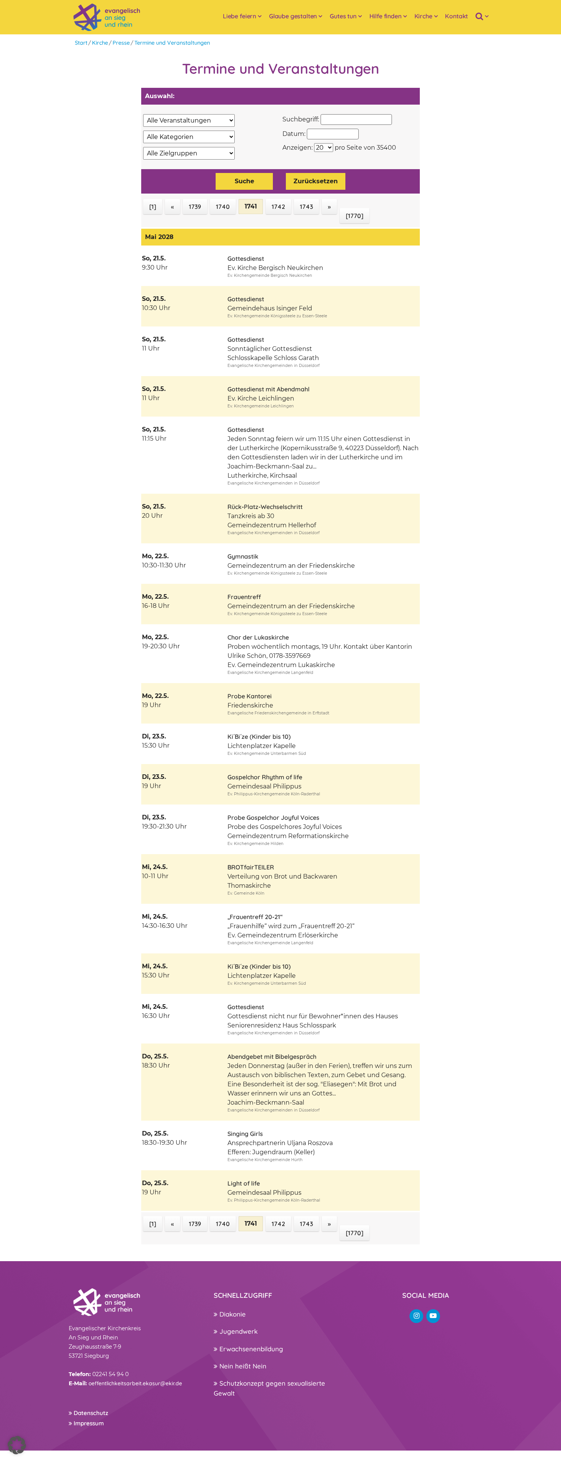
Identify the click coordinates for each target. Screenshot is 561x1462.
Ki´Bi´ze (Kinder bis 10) (259, 736)
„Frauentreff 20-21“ (255, 917)
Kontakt (456, 16)
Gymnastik (242, 556)
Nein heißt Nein (242, 1366)
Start (81, 42)
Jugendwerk (238, 1331)
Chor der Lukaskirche (258, 637)
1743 (306, 206)
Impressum (88, 1423)
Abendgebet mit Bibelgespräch (271, 1056)
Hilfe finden (385, 16)
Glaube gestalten (293, 16)
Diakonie (232, 1314)
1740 (223, 206)
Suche (244, 181)
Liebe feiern (239, 16)
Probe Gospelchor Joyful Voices (273, 817)
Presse (121, 42)
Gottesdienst (245, 258)
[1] (152, 206)
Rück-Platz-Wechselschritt (265, 506)
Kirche (423, 16)
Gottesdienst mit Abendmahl (268, 389)
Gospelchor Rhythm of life (264, 777)
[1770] (354, 216)
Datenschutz (90, 1413)
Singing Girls (245, 1133)
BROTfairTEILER (250, 867)
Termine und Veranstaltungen (172, 42)
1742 (278, 206)
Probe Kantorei (249, 696)
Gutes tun (343, 16)
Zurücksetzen (315, 181)
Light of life (243, 1183)
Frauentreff (244, 597)
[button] (17, 1445)
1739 (195, 206)
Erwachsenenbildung (250, 1349)
